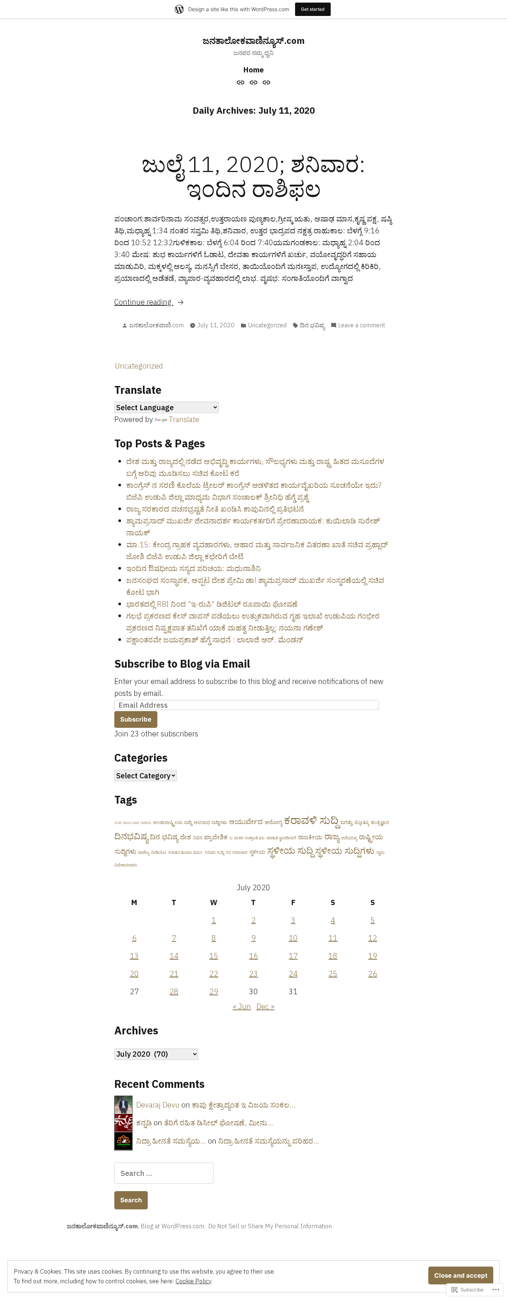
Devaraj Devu (158, 1105)
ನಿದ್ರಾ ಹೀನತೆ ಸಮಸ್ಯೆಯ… (171, 1141)
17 (293, 956)
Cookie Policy (194, 1281)
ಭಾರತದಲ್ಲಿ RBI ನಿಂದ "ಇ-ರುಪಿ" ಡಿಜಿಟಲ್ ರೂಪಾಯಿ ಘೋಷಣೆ (212, 604)
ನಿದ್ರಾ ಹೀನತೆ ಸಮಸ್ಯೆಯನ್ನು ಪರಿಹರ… (268, 1141)
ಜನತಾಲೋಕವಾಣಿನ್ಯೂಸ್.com (254, 40)
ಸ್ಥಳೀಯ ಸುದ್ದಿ (290, 850)
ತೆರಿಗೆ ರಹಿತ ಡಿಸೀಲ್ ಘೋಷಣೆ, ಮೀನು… (218, 1123)
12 (372, 938)
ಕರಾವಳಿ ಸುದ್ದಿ (311, 820)
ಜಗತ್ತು (346, 822)
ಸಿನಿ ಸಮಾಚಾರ (237, 852)
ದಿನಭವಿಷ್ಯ (131, 836)
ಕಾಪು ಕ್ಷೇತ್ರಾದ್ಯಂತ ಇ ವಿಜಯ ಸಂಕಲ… (243, 1105)
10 (293, 938)
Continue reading (143, 302)
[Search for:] (163, 1173)
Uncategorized (267, 325)
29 (213, 991)
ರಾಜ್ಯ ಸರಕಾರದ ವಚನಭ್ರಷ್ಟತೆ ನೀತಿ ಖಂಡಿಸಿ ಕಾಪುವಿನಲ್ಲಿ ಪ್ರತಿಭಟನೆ (215, 509)
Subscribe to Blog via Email (182, 664)
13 (134, 956)
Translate (184, 419)
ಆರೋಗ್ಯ (273, 822)
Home (253, 70)
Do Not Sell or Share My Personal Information (270, 1226)
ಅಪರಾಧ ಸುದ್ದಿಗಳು (210, 822)
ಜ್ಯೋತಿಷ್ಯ (361, 822)
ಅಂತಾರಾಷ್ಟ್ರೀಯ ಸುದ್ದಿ (172, 822)
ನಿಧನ (197, 837)
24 (293, 974)
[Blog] (253, 82)
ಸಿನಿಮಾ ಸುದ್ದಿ (214, 852)
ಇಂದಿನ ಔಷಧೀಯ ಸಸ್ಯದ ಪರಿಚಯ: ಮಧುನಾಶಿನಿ (193, 568)
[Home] (241, 82)
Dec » (265, 1006)
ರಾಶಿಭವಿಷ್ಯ (349, 837)
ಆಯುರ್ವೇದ (246, 821)
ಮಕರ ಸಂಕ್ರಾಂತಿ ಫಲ (249, 837)
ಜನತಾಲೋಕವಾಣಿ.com (156, 325)
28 (174, 991)
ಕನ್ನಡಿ (144, 1123)
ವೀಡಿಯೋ (158, 852)
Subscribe (135, 719)
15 (213, 956)
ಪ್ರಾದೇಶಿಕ (216, 837)
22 (213, 974)
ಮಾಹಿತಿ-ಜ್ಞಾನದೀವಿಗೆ (281, 837)
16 (253, 956)
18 (332, 956)
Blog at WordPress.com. (173, 1226)
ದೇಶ (185, 837)
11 (332, 938)
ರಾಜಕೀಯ (310, 837)
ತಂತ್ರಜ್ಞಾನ (380, 822)
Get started (313, 9)
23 (253, 974)
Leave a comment (361, 325)
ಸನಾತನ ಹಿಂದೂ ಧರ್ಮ (185, 852)
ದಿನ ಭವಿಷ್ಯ (312, 325)
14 (174, 956)
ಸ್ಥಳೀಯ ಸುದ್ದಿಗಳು (344, 850)
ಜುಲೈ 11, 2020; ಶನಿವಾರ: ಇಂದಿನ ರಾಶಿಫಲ (254, 176)
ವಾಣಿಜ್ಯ (143, 852)
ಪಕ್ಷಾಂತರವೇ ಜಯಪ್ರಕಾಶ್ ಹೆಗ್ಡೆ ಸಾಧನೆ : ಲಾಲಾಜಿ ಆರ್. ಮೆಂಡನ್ (214, 640)
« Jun (242, 1006)
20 (134, 974)
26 (372, 974)
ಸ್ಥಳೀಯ (257, 851)
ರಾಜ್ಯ (331, 836)
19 (372, 956)
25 (332, 974)
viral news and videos (132, 822)
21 (174, 974)
